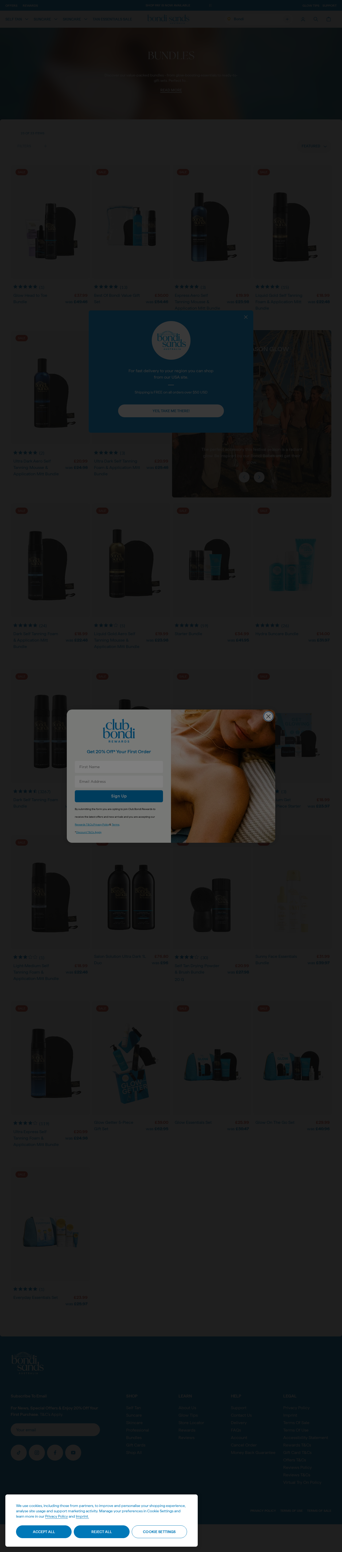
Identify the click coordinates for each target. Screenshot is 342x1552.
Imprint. (82, 1516)
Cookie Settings (159, 1532)
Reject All (101, 1532)
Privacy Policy (56, 1516)
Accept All (44, 1532)
